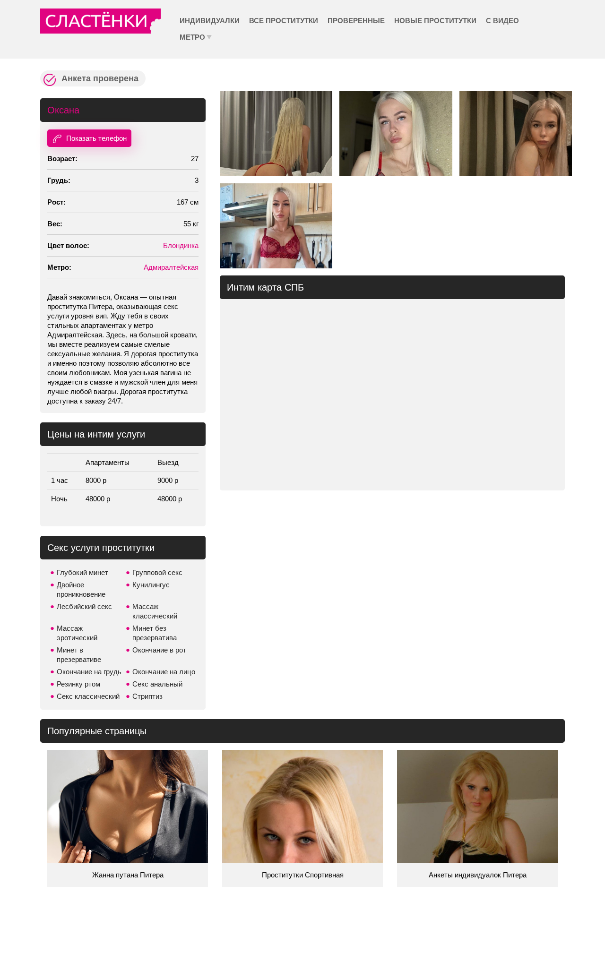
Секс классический (88, 696)
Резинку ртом (78, 684)
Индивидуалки (210, 21)
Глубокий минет (82, 572)
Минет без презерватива (154, 633)
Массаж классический (154, 611)
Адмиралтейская (171, 267)
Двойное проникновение (81, 589)
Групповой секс (157, 572)
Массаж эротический (77, 633)
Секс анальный (157, 684)
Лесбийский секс (84, 606)
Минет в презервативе (79, 654)
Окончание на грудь (89, 672)
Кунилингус (151, 585)
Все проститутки (283, 21)
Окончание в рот (159, 650)
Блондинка (181, 245)
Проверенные (356, 21)
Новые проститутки (435, 21)
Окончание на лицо (163, 672)
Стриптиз (147, 696)
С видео (502, 21)
